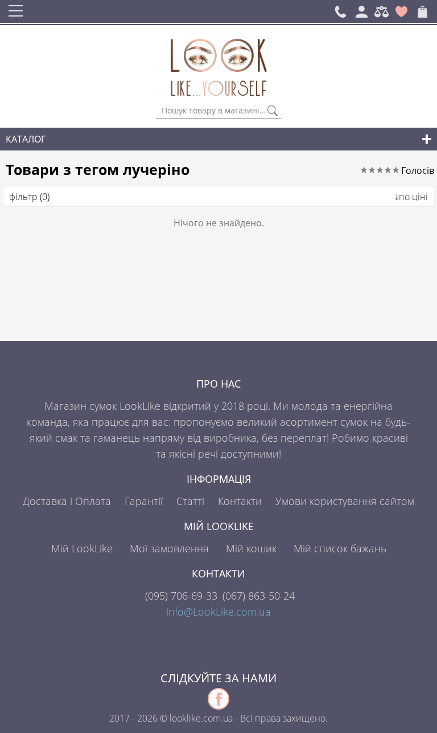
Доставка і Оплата (67, 501)
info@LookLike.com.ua (218, 611)
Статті (190, 501)
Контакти (240, 501)
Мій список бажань (340, 548)
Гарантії (144, 501)
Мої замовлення (169, 548)
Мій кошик (251, 548)
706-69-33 (181, 595)
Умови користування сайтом (344, 501)
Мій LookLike (82, 548)
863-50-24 (258, 595)
